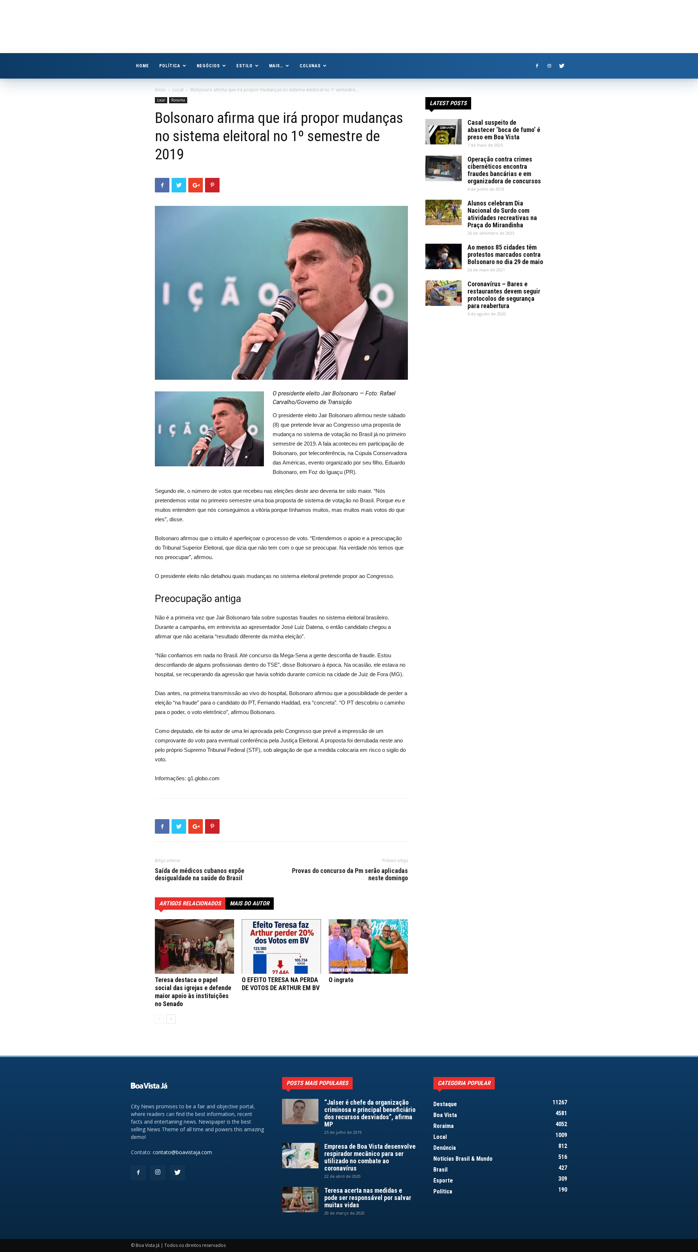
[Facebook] (536, 66)
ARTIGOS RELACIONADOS (190, 903)
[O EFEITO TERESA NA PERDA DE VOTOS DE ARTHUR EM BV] (281, 946)
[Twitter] (561, 66)
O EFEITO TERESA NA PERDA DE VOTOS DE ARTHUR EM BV (281, 984)
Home (142, 65)
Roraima (178, 100)
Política (169, 65)
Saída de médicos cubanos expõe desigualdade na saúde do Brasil (199, 874)
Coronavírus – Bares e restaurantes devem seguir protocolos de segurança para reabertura (504, 295)
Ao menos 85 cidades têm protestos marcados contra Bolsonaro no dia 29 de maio (505, 254)
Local (178, 90)
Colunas (310, 65)
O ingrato (341, 980)
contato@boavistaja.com (182, 1152)
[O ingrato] (368, 946)
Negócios (208, 65)
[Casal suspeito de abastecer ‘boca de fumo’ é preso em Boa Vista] (443, 131)
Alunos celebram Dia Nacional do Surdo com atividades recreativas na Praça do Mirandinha (502, 214)
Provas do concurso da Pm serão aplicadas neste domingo (350, 874)
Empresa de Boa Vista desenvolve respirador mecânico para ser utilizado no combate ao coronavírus (370, 1157)
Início (160, 90)
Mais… (276, 65)
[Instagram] (549, 66)
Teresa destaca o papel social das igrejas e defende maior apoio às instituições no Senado (193, 992)
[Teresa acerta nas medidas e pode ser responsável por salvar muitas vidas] (300, 1199)
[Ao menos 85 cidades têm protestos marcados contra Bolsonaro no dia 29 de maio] (443, 256)
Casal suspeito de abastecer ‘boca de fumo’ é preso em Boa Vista (504, 130)
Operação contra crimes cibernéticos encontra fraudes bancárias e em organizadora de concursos (504, 170)
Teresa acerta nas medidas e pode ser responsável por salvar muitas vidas (367, 1198)
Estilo (244, 65)
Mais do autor (249, 903)
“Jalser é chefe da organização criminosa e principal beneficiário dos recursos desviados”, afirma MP (370, 1113)
